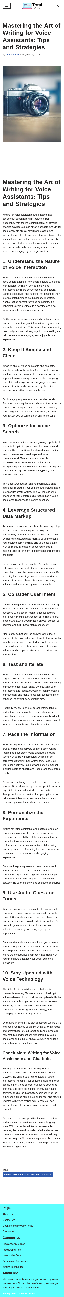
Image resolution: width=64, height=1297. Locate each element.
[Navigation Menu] (7, 6)
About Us (8, 1214)
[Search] (58, 6)
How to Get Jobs (12, 1255)
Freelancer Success (14, 1243)
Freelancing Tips (12, 1249)
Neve (6, 1293)
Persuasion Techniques (16, 1261)
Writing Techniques (13, 1266)
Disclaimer (9, 1231)
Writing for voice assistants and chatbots (27, 1174)
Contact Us (9, 1219)
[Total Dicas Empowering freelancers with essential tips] (32, 5)
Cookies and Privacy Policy (18, 1225)
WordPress (31, 1293)
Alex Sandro (12, 54)
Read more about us (28, 1287)
